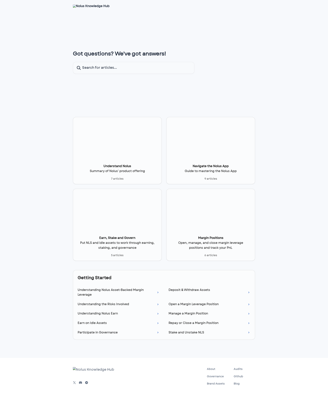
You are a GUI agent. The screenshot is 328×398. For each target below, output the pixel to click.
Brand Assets (216, 383)
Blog (237, 383)
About (211, 369)
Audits (238, 369)
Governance (215, 376)
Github (238, 376)
